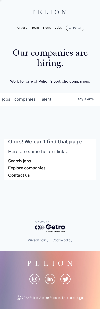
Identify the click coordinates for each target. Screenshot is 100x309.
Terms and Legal (73, 298)
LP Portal (75, 28)
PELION (50, 12)
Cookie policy (62, 240)
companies (24, 99)
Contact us (19, 175)
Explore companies (27, 167)
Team (35, 28)
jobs (6, 99)
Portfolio (21, 28)
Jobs (58, 28)
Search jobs (19, 160)
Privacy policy (38, 240)
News (47, 28)
